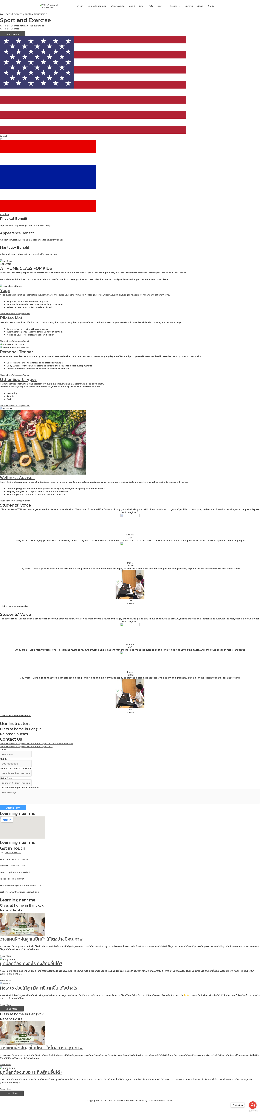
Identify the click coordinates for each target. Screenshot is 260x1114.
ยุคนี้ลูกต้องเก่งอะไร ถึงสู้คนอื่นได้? (31, 963)
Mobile (3, 759)
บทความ (189, 6)
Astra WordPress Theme (160, 1100)
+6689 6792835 (13, 852)
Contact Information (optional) (16, 768)
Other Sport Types (18, 379)
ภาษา (159, 6)
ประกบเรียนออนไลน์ (97, 6)
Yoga (5, 290)
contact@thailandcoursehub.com (24, 885)
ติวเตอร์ (173, 6)
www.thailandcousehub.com (24, 891)
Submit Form (13, 807)
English (211, 6)
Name (3, 749)
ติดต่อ (200, 6)
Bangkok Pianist (159, 272)
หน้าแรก (79, 6)
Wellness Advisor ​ (17, 477)
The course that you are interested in (19, 787)
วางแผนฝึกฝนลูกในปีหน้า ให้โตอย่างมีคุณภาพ (41, 939)
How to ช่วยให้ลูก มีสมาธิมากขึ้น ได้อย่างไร (38, 988)
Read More (5, 956)
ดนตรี (132, 6)
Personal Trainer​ (16, 351)
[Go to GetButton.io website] (253, 1111)
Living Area (6, 778)
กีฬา (151, 6)
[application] (163, 6)
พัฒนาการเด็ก (118, 6)
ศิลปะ (141, 6)
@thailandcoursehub (19, 872)
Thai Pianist (179, 272)
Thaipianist (18, 878)
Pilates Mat (11, 317)
